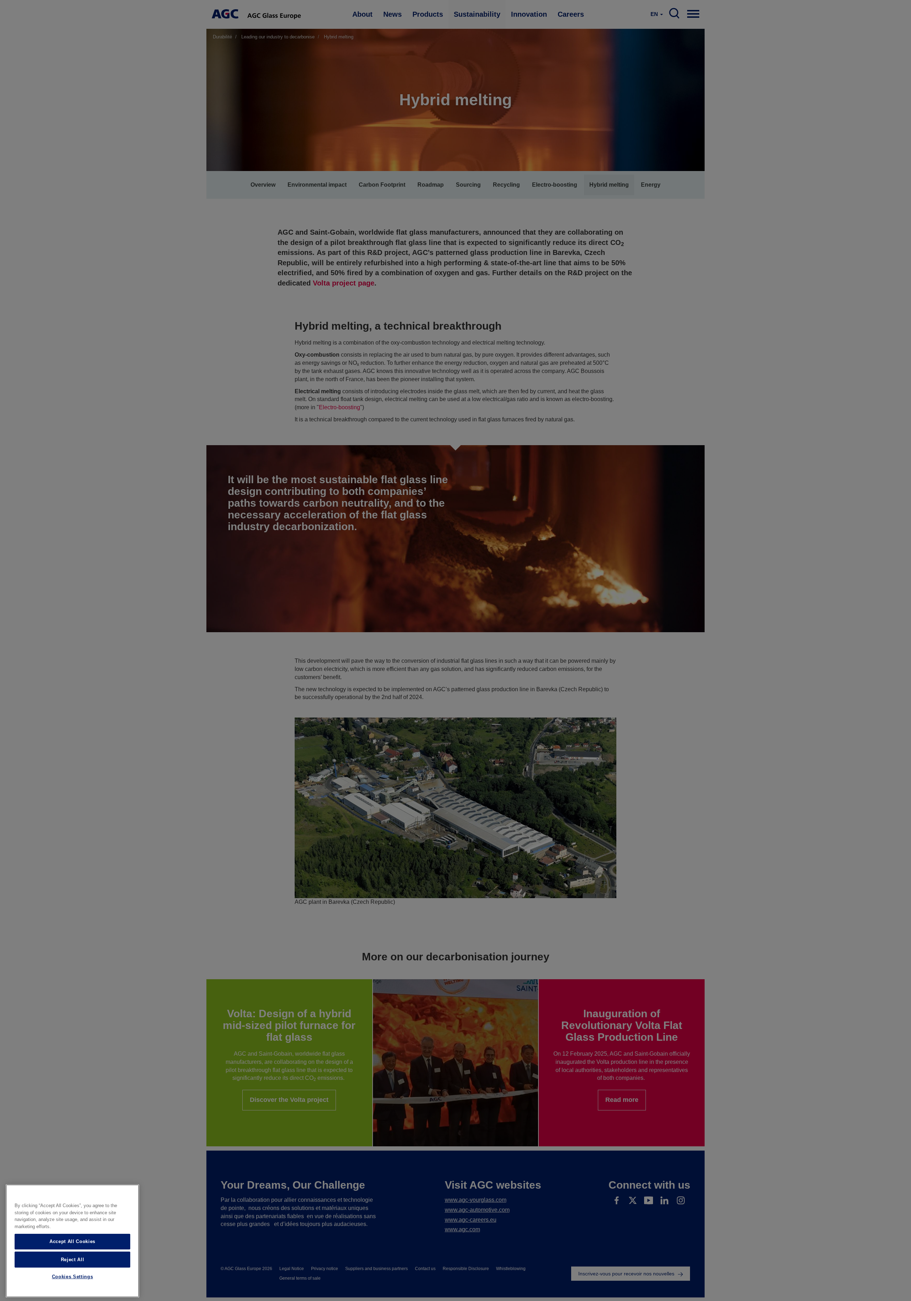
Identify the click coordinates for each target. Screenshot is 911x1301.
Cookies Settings (72, 1277)
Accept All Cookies (72, 1241)
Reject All (72, 1259)
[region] (72, 1240)
